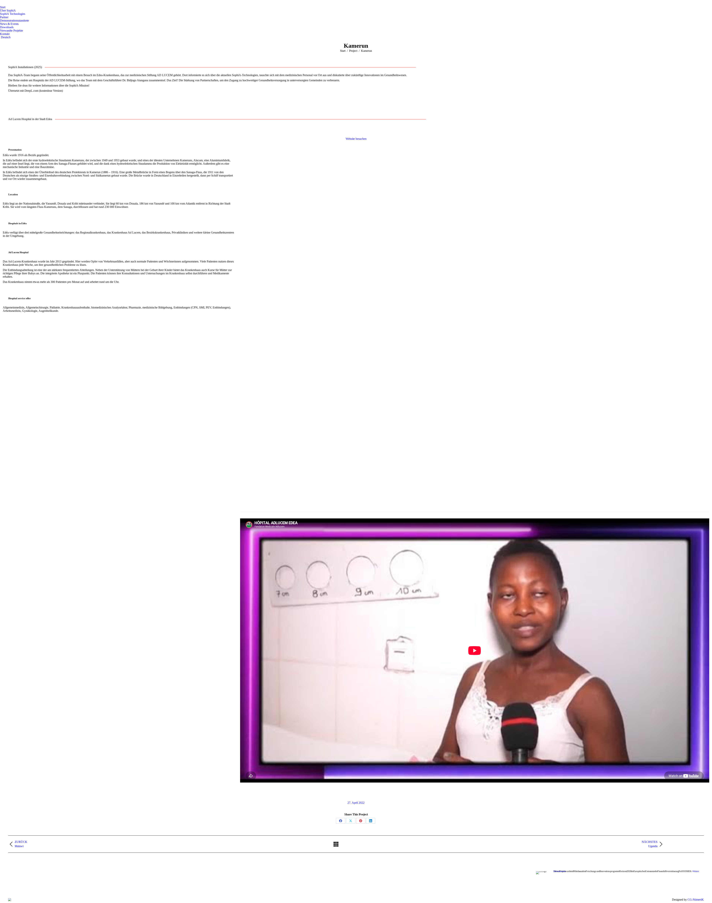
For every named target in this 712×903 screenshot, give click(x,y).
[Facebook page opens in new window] (186, 888)
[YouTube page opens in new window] (198, 888)
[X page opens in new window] (192, 888)
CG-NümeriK (696, 899)
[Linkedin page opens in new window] (203, 888)
